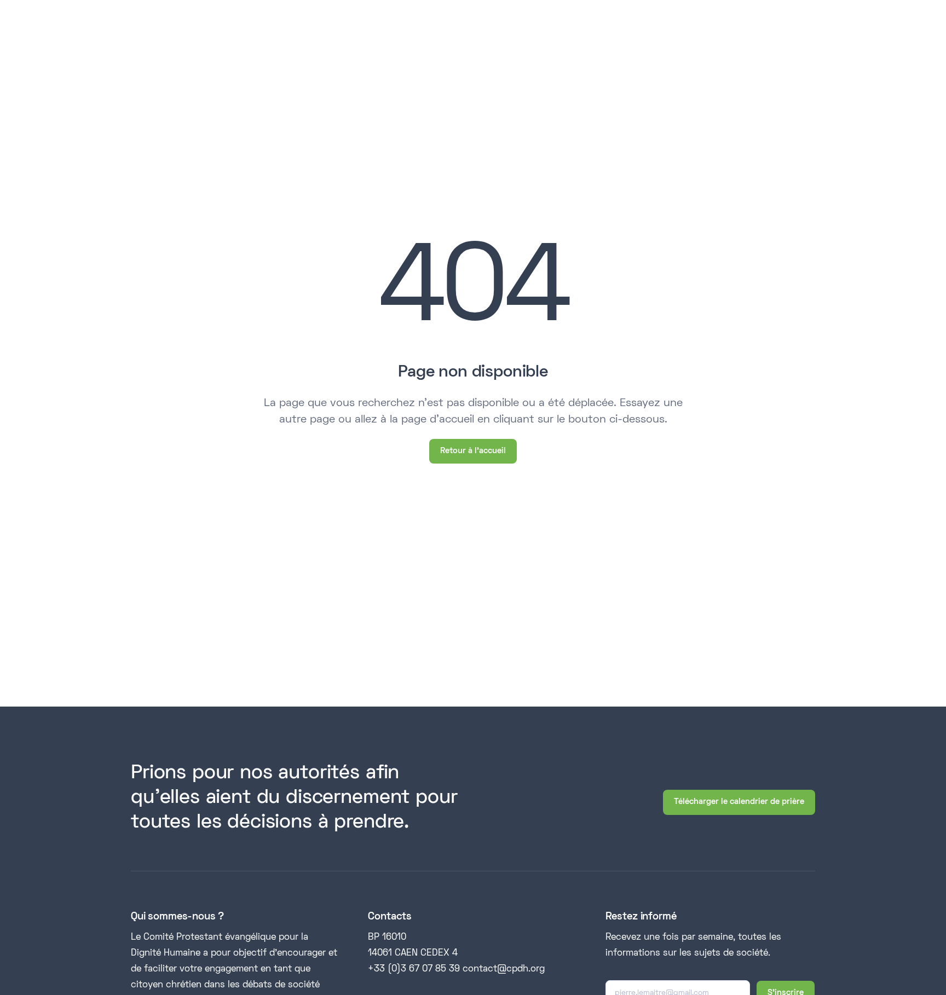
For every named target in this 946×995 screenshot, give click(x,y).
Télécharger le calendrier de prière (739, 802)
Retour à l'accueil (473, 451)
